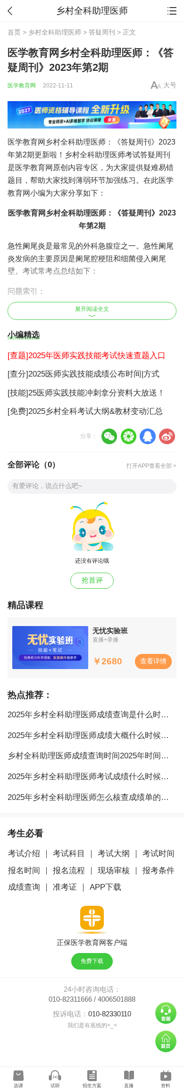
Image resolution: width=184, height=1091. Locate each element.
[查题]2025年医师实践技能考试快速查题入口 (87, 355)
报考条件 (158, 870)
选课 (18, 1085)
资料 (165, 1085)
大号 (169, 85)
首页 (14, 32)
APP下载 (105, 887)
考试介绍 (24, 853)
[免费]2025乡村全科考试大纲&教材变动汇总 (85, 411)
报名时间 (24, 870)
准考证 (65, 887)
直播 (129, 1085)
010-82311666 (70, 999)
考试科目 (69, 853)
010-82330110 (109, 1014)
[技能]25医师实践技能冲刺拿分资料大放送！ (86, 392)
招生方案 (92, 1085)
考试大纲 (114, 853)
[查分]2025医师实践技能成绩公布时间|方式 (83, 373)
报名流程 (69, 870)
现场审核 (114, 870)
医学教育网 (22, 85)
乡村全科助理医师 (54, 32)
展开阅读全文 (92, 309)
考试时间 (158, 853)
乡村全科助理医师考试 (102, 154)
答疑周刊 (102, 32)
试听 (55, 1085)
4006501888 (116, 999)
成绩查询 (24, 887)
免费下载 (92, 961)
